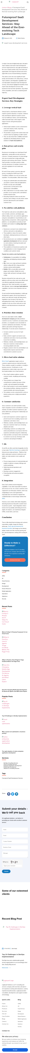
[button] (8, 794)
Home (4, 7)
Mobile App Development (10, 767)
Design (4, 583)
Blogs (9, 7)
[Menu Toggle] (1, 2)
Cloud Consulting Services (10, 764)
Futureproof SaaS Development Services (12, 778)
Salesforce (4, 596)
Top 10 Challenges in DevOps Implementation (14, 715)
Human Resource (6, 588)
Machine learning (14, 450)
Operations (5, 593)
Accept (15, 1050)
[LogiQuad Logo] (14, 2)
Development (5, 586)
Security (4, 598)
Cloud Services (6, 581)
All (2, 578)
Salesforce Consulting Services (11, 768)
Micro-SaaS (5, 361)
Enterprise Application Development (13, 765)
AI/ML (3, 575)
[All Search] (27, 2)
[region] (15, 1043)
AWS (3, 498)
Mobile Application (6, 591)
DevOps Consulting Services (11, 763)
